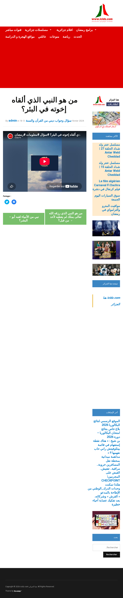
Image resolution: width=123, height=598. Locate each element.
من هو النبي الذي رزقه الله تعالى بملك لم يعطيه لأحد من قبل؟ (65, 216)
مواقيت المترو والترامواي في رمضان (111, 210)
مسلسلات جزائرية (36, 30)
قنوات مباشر (13, 30)
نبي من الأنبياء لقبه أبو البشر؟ (25, 218)
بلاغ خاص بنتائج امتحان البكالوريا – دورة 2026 (108, 433)
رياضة (66, 36)
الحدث (78, 36)
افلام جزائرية (65, 30)
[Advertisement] (61, 67)
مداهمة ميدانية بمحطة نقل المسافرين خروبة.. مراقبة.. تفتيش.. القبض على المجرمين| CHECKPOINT (108, 468)
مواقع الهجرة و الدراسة (20, 36)
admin (13, 120)
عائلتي (42, 36)
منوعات (54, 36)
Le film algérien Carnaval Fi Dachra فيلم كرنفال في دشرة (106, 185)
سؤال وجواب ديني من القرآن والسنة (49, 120)
